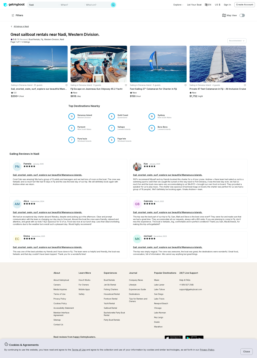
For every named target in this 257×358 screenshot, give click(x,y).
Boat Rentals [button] (109, 280)
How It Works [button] (84, 280)
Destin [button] (157, 322)
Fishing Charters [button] (111, 289)
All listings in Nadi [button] (21, 26)
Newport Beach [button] (161, 303)
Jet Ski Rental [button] (110, 285)
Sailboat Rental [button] (110, 308)
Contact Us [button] (58, 324)
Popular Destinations (165, 273)
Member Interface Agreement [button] (61, 313)
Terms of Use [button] (79, 349)
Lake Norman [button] (160, 312)
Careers (57, 285)
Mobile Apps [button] (84, 289)
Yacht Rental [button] (109, 303)
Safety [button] (81, 294)
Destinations (134, 294)
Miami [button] (156, 280)
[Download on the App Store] (174, 338)
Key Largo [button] (158, 317)
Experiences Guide (137, 289)
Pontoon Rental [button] (110, 299)
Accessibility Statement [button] (64, 308)
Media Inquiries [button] (60, 289)
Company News (136, 280)
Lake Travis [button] (159, 299)
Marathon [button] (158, 327)
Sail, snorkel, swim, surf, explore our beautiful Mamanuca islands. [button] (47, 175)
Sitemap (57, 320)
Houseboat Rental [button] (112, 294)
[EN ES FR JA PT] (208, 4)
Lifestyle (132, 285)
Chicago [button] (158, 308)
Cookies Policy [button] (60, 303)
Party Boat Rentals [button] (112, 320)
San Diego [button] (158, 294)
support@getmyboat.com (190, 289)
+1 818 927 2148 (186, 285)
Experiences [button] (110, 273)
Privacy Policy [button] (207, 349)
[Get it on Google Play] (194, 338)
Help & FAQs (184, 280)
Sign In (227, 4)
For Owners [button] (84, 285)
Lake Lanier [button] (159, 285)
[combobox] (43, 4)
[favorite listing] (66, 85)
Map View (232, 15)
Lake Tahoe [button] (159, 289)
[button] (194, 4)
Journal (133, 273)
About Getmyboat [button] (61, 280)
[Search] (113, 4)
